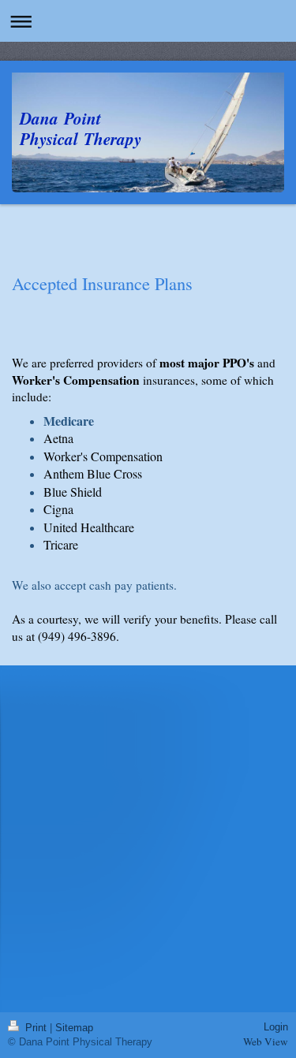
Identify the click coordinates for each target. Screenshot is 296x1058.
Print (36, 1028)
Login (276, 1027)
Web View (265, 1041)
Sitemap (74, 1028)
